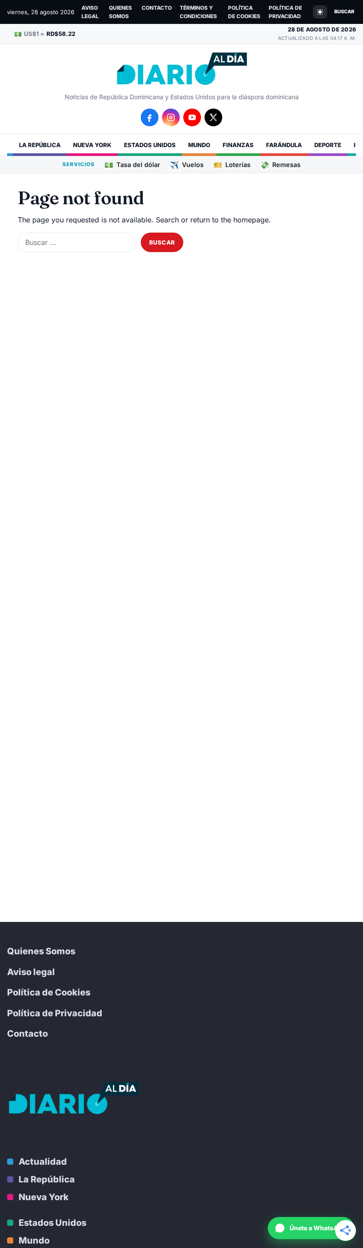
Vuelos (187, 164)
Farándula (284, 144)
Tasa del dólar (132, 164)
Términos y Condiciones (198, 11)
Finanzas (238, 144)
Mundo (199, 144)
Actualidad (43, 1161)
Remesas (280, 164)
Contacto (157, 7)
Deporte (327, 144)
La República (40, 144)
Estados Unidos (150, 144)
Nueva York (92, 144)
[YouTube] (192, 117)
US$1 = (44, 34)
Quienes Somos (120, 11)
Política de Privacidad (285, 11)
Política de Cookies (244, 11)
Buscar (344, 11)
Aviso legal (90, 11)
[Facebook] (149, 117)
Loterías (232, 164)
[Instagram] (171, 117)
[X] (213, 117)
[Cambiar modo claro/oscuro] (320, 12)
